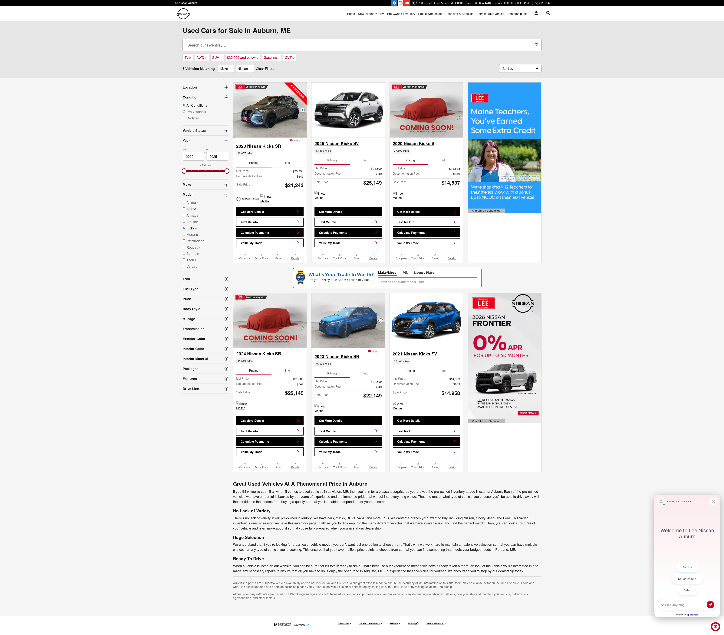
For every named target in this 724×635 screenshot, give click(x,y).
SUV (216, 57)
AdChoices (299, 624)
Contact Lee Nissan (369, 623)
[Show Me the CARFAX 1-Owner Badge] (321, 195)
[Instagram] (400, 3)
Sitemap (412, 623)
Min (184, 149)
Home (351, 13)
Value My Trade (251, 243)
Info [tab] (287, 162)
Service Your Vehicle (490, 13)
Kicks (224, 68)
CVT (289, 57)
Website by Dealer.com (282, 625)
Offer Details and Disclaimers (485, 211)
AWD (201, 57)
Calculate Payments (255, 232)
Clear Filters (265, 68)
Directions (343, 623)
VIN (405, 273)
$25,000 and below (242, 57)
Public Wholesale (430, 13)
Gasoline (271, 57)
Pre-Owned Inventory (401, 13)
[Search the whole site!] (548, 13)
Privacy (394, 623)
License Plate (424, 273)
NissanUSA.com (435, 623)
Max (208, 149)
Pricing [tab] (253, 162)
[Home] (183, 14)
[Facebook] (394, 3)
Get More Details (252, 211)
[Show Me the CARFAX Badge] (267, 198)
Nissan (243, 68)
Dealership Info (517, 13)
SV (187, 57)
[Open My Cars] (535, 13)
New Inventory (367, 13)
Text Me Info (249, 222)
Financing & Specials (459, 13)
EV (382, 13)
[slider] (184, 171)
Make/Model (387, 273)
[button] (270, 153)
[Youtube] (407, 3)
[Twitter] (413, 3)
